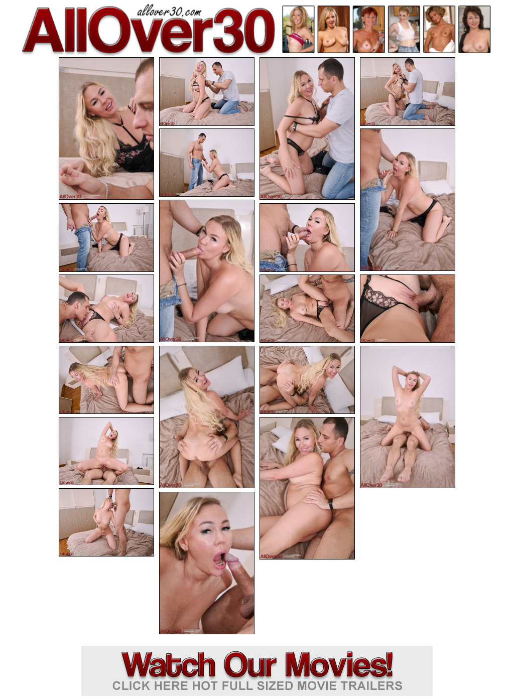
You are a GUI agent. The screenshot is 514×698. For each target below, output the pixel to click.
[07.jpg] (206, 271)
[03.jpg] (307, 128)
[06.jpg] (407, 199)
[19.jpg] (106, 522)
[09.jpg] (307, 237)
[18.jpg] (307, 488)
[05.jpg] (206, 162)
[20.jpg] (206, 563)
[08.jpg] (106, 237)
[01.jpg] (106, 128)
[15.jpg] (307, 380)
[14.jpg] (206, 417)
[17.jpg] (106, 451)
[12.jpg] (407, 308)
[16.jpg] (407, 417)
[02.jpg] (206, 91)
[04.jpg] (407, 91)
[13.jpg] (106, 380)
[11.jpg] (307, 308)
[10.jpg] (106, 308)
